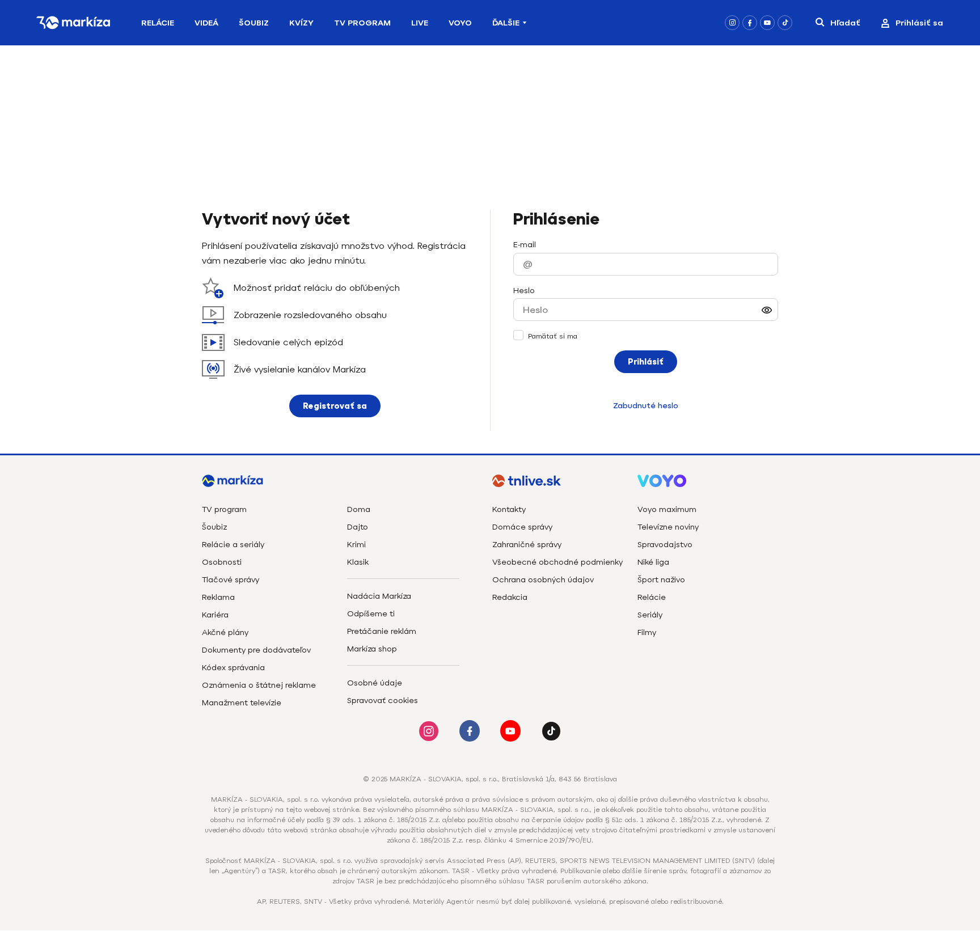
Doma (358, 509)
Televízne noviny (668, 527)
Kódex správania (233, 667)
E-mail (524, 244)
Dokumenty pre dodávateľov (256, 650)
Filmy (646, 632)
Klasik (358, 562)
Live (419, 23)
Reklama (218, 597)
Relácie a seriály (233, 544)
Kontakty (509, 509)
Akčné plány (225, 632)
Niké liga (653, 562)
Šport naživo (661, 580)
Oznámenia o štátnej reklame (259, 685)
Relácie (157, 23)
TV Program (362, 23)
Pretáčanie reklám (381, 631)
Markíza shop (372, 649)
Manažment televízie (241, 703)
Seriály (649, 615)
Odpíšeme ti (371, 614)
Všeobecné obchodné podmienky (557, 562)
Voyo (460, 23)
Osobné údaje (374, 683)
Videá (206, 23)
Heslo (524, 290)
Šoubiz (254, 23)
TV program (224, 509)
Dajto (357, 527)
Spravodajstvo (664, 544)
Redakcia (509, 597)
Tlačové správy (230, 580)
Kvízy (301, 23)
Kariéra (215, 615)
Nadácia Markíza (379, 596)
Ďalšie (505, 23)
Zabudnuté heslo (645, 406)
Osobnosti (222, 562)
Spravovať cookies (382, 700)
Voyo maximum (666, 509)
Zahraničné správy (526, 544)
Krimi (356, 544)
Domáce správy (522, 527)
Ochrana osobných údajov (543, 580)
